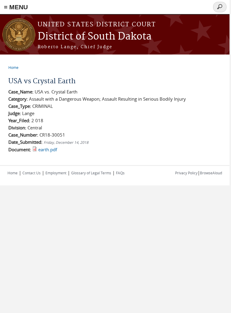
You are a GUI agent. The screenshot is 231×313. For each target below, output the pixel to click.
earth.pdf (47, 149)
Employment (55, 172)
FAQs (120, 172)
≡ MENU (16, 7)
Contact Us (31, 172)
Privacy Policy (186, 172)
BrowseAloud (211, 172)
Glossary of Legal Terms (91, 172)
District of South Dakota (95, 37)
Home (13, 67)
